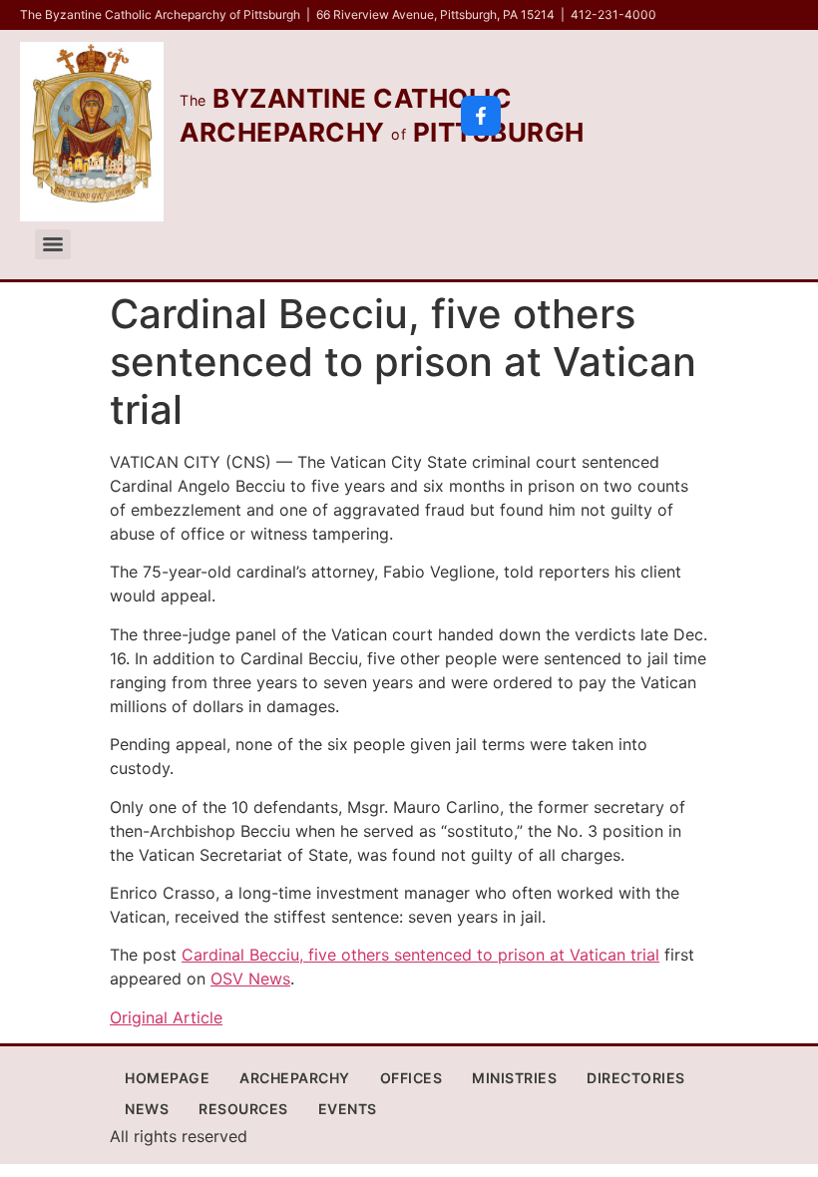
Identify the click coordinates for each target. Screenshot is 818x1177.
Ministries (514, 1077)
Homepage (167, 1077)
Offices (411, 1077)
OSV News (250, 978)
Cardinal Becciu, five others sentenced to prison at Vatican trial (420, 955)
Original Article (166, 1017)
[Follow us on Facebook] (481, 116)
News (147, 1108)
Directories (636, 1077)
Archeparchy (294, 1077)
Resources (243, 1108)
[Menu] (53, 244)
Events (347, 1108)
